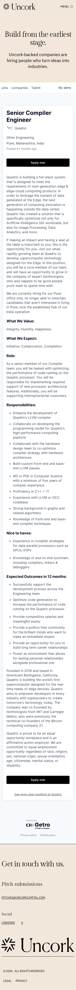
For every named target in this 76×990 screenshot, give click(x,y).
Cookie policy (48, 835)
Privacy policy (28, 835)
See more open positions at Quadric (38, 794)
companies (19, 88)
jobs (5, 88)
